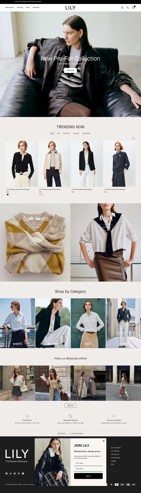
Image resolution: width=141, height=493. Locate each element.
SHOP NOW (70, 70)
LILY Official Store (12, 484)
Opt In (88, 476)
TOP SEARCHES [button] (116, 448)
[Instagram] (19, 473)
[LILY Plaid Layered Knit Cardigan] (119, 164)
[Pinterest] (15, 473)
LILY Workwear (115, 458)
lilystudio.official (77, 358)
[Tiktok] (10, 473)
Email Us (62, 433)
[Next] (133, 138)
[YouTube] (23, 473)
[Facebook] (6, 473)
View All (70, 405)
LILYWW (113, 461)
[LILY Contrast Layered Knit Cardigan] (22, 164)
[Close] (103, 441)
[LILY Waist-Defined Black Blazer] (87, 164)
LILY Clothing (115, 451)
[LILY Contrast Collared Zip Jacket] (54, 164)
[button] (19, 7)
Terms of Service (28, 484)
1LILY (112, 464)
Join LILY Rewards (77, 433)
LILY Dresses (115, 454)
